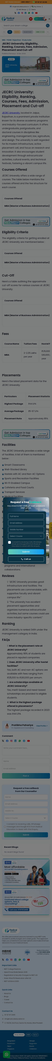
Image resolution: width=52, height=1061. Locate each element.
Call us (27, 559)
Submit (26, 551)
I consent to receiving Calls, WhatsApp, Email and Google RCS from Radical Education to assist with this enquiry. (27, 544)
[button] (41, 536)
